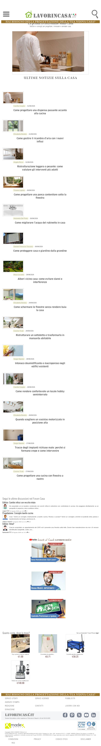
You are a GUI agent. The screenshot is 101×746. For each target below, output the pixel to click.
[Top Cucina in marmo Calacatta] (20, 643)
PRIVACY (37, 739)
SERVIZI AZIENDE (42, 698)
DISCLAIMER (86, 739)
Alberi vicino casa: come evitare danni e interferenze (40, 280)
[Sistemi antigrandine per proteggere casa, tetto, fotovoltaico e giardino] (13, 244)
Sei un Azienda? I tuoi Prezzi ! (87, 633)
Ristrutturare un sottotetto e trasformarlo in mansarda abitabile (40, 337)
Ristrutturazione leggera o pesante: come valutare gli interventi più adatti (40, 168)
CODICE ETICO (62, 739)
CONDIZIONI (13, 739)
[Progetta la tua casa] (50, 23)
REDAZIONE (9, 706)
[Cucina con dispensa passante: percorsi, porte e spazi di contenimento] (13, 103)
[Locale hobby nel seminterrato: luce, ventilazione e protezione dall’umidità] (13, 384)
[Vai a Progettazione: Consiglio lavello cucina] (5, 519)
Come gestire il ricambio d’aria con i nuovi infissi (40, 140)
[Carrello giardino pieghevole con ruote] (75, 643)
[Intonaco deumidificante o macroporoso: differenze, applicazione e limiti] (13, 356)
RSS (13, 743)
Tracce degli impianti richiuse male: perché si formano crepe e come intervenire (40, 449)
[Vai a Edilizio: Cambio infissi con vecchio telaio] (5, 509)
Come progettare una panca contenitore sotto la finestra (40, 196)
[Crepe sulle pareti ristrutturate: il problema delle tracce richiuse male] (13, 441)
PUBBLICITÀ (70, 698)
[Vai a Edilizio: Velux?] (5, 530)
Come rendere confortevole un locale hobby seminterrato (40, 393)
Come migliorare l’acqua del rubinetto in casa (40, 222)
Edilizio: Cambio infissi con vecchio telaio (18, 503)
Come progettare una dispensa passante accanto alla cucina (40, 112)
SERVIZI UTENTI (11, 698)
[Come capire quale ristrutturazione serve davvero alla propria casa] (13, 160)
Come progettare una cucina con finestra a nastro (40, 477)
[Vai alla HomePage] (50, 14)
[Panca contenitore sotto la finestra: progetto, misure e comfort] (13, 188)
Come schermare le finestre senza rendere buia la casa (40, 308)
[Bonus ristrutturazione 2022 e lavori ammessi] (48, 557)
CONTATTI (39, 706)
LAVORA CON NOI (72, 706)
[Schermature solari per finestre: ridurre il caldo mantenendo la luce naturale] (13, 300)
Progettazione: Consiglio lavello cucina (17, 513)
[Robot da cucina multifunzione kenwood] (20, 670)
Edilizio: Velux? (8, 524)
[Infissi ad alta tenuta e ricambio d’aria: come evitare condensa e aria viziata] (13, 131)
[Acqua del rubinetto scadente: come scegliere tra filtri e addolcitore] (13, 216)
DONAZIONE (10, 710)
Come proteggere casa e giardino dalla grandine (40, 250)
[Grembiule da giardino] (47, 643)
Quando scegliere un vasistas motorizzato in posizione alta (40, 421)
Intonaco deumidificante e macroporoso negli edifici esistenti (40, 365)
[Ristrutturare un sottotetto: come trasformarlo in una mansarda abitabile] (13, 328)
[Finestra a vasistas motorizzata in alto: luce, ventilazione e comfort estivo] (13, 413)
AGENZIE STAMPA (12, 702)
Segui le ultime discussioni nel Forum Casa (23, 498)
